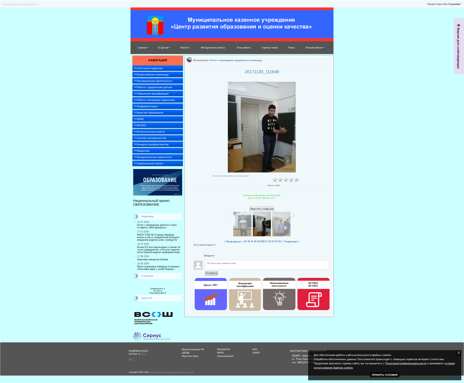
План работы (244, 47)
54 (276, 241)
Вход (34, 4)
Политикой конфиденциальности (405, 363)
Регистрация (21, 4)
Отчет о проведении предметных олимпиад (236, 60)
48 (255, 241)
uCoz (144, 354)
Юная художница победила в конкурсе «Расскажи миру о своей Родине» (158, 267)
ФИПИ (220, 352)
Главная (7, 4)
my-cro (273, 198)
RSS (131, 359)
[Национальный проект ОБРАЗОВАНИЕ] (157, 170)
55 (279, 241)
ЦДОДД (185, 352)
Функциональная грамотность (154, 157)
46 (248, 241)
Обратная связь (190, 356)
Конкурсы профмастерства (152, 144)
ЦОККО (256, 352)
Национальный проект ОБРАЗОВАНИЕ (151, 202)
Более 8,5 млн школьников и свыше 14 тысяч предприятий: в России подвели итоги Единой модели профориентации (158, 250)
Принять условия (384, 374)
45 (245, 241)
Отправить (211, 273)
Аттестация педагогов (149, 68)
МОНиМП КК (223, 349)
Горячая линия (270, 47)
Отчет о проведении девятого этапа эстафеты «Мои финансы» (157, 226)
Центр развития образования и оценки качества (171, 372)
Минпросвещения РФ (193, 349)
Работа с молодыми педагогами (155, 99)
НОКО (140, 119)
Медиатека (143, 150)
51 (266, 241)
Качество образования (149, 112)
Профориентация (147, 106)
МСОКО (141, 125)
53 (273, 241)
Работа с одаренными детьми (154, 87)
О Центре (163, 47)
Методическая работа (213, 47)
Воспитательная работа (150, 131)
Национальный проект (149, 163)
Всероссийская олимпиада (152, 74)
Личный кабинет (314, 47)
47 (252, 241)
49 (258, 241)
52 (269, 241)
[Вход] (218, 255)
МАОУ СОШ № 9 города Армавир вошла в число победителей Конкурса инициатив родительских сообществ (158, 237)
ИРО (254, 349)
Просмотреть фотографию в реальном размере (231, 176)
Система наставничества (151, 138)
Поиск (291, 47)
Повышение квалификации (152, 93)
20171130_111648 (262, 71)
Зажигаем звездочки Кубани (152, 259)
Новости (184, 47)
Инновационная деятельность (154, 80)
